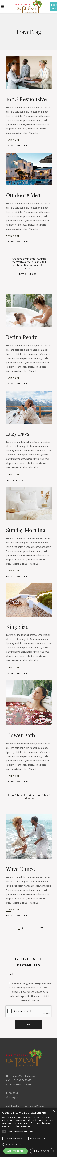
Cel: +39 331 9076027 (19, 1080)
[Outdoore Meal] (29, 169)
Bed (8, 480)
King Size (17, 626)
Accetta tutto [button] (15, 1151)
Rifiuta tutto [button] (41, 1151)
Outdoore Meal (24, 195)
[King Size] (29, 600)
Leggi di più (25, 1126)
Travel (19, 145)
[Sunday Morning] (29, 503)
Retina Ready (21, 337)
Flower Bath (20, 735)
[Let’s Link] (29, 797)
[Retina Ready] (29, 310)
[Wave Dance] (29, 836)
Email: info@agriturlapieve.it (22, 1075)
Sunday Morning (26, 529)
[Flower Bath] (29, 702)
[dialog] (28, 1132)
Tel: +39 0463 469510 (20, 1084)
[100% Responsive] (29, 72)
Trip (26, 145)
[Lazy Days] (29, 407)
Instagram (13, 1097)
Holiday (10, 145)
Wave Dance (20, 868)
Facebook (12, 1092)
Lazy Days (17, 433)
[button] (28, 1144)
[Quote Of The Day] (29, 267)
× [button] (53, 1111)
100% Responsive (26, 99)
